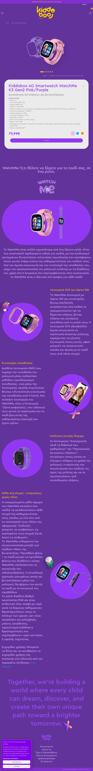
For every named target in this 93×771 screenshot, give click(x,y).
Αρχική (44, 75)
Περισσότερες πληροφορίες (10, 758)
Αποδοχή (16, 766)
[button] (42, 71)
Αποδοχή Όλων (16, 762)
